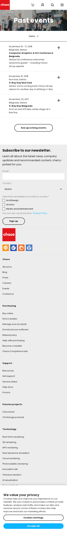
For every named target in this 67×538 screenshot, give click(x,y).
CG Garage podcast (13, 417)
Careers (6, 283)
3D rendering (9, 442)
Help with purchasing (13, 340)
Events (5, 288)
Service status (9, 381)
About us (7, 266)
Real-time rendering (13, 436)
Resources (8, 370)
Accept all (33, 526)
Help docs (7, 387)
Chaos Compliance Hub (15, 351)
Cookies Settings (33, 517)
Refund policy (9, 335)
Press (5, 277)
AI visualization (10, 480)
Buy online (7, 313)
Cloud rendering (11, 458)
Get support (8, 376)
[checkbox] (32, 205)
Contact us (8, 293)
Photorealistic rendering (15, 463)
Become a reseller (12, 345)
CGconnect (8, 411)
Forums (6, 392)
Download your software (15, 329)
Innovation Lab (10, 469)
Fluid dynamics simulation (15, 453)
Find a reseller (9, 318)
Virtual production (11, 474)
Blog (4, 272)
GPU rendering (10, 447)
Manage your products (14, 324)
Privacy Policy (40, 213)
